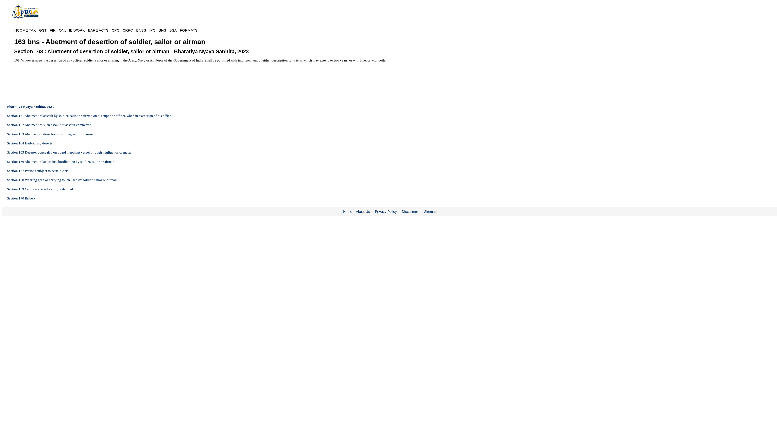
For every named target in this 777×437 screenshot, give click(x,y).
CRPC (128, 30)
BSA (173, 30)
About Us (363, 212)
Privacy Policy (386, 212)
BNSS (141, 30)
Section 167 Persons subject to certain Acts (38, 171)
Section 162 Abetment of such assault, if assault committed (49, 125)
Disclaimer (410, 212)
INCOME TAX (24, 30)
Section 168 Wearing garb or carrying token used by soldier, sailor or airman (62, 180)
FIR (53, 30)
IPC (152, 30)
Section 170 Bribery (21, 198)
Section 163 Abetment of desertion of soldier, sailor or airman (51, 134)
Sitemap (430, 212)
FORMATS (188, 30)
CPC (115, 30)
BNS (162, 30)
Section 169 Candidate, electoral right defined (40, 189)
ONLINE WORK (72, 30)
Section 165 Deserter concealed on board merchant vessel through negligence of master (70, 152)
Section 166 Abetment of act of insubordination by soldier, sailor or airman (60, 162)
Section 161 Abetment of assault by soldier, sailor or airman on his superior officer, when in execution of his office (89, 116)
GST (43, 30)
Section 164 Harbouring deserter (30, 143)
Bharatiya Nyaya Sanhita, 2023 (30, 107)
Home (347, 212)
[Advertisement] (572, 67)
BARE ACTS (98, 30)
